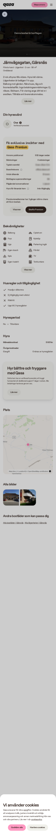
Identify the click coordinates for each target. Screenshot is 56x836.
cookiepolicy (36, 819)
